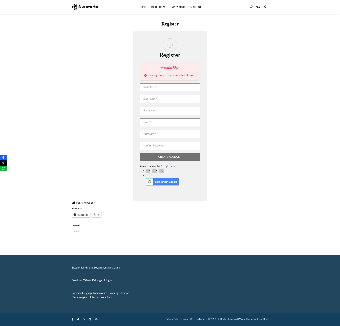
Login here (169, 166)
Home (142, 7)
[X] (3, 163)
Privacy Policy (173, 319)
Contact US (187, 319)
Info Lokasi (158, 7)
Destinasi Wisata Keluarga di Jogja (92, 280)
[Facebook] (3, 157)
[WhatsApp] (3, 168)
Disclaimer (200, 319)
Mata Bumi (178, 7)
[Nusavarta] (85, 6)
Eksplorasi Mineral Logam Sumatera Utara (96, 267)
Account (195, 7)
